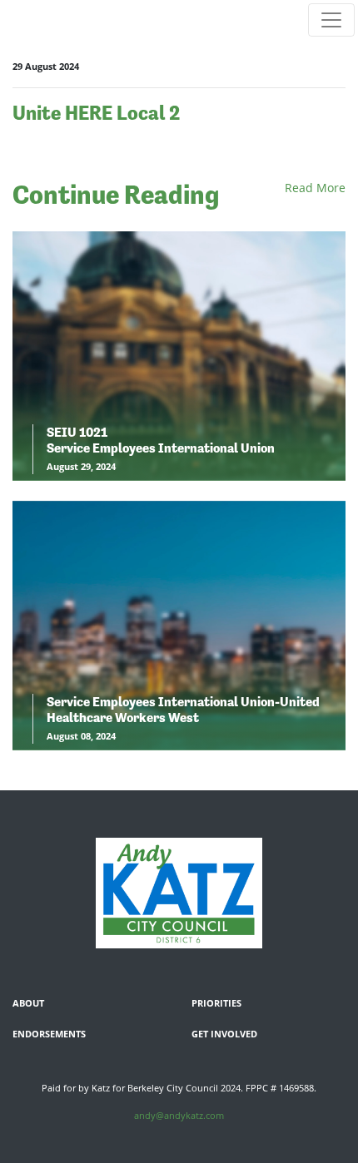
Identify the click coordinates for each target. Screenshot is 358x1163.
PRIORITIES (216, 1003)
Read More (315, 187)
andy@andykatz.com (179, 1115)
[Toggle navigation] (331, 20)
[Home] (179, 893)
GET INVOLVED (224, 1033)
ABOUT (28, 1003)
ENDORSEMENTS (49, 1033)
